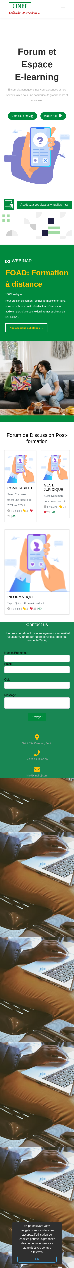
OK (37, 1259)
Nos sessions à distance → (26, 327)
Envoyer (37, 717)
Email (8, 664)
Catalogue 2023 (21, 115)
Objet (7, 679)
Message (10, 695)
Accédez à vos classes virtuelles (42, 204)
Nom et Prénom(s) (15, 652)
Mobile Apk (51, 115)
